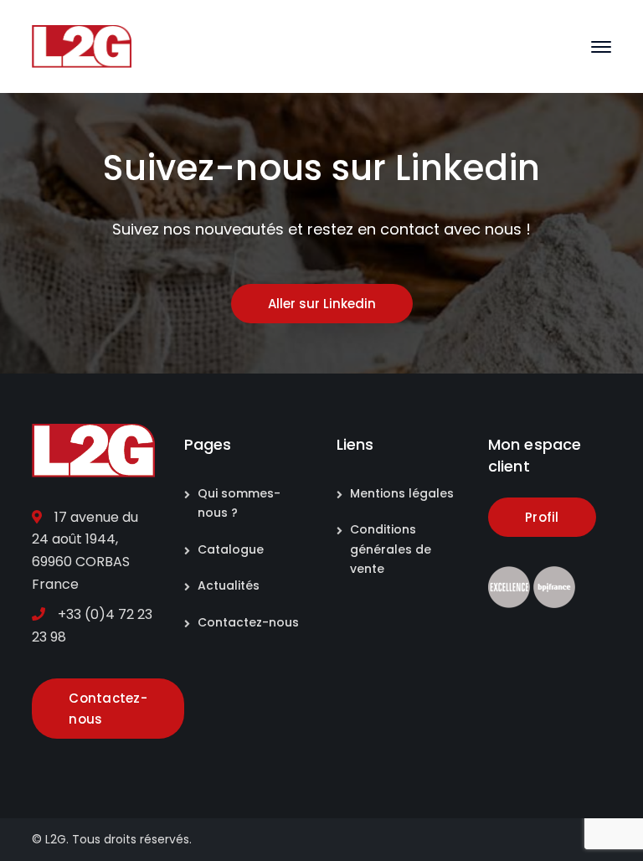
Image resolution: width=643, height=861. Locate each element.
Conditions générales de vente (390, 549)
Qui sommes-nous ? (239, 503)
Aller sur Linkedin (322, 303)
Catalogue (231, 549)
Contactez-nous (248, 622)
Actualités (229, 585)
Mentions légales (402, 493)
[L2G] (81, 45)
